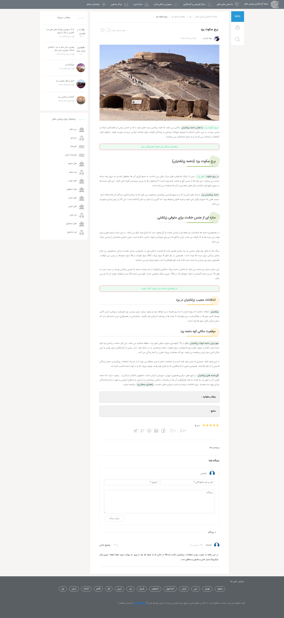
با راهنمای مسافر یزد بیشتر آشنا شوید (159, 289)
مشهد (220, 589)
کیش (183, 589)
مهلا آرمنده (207, 38)
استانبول (170, 589)
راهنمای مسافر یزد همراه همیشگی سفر (159, 147)
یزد (130, 589)
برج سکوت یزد (211, 128)
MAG (237, 16)
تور (63, 589)
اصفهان (155, 589)
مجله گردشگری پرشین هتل (254, 4)
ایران (74, 589)
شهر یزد (200, 176)
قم (109, 589)
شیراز (141, 589)
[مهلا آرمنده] (216, 38)
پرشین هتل (139, 603)
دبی (195, 589)
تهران (207, 589)
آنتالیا (86, 589)
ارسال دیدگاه (114, 518)
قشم (98, 589)
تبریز (119, 589)
